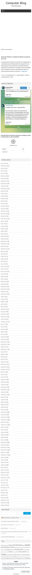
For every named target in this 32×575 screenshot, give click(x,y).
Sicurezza (19, 558)
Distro (29, 547)
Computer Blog (16, 3)
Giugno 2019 (3, 299)
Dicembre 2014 (4, 417)
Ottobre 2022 (4, 216)
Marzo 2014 (3, 439)
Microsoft (26, 554)
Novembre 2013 (4, 449)
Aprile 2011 (3, 495)
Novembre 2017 (4, 344)
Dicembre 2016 (4, 364)
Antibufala (18, 545)
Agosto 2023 (3, 191)
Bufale (7, 547)
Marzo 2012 (3, 482)
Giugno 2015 (3, 402)
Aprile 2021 (3, 261)
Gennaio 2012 (4, 485)
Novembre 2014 (4, 419)
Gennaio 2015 (4, 414)
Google (27, 549)
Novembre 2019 (4, 289)
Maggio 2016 (4, 379)
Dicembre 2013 (4, 447)
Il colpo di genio (4, 528)
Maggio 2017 (4, 354)
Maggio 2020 (4, 276)
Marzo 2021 (3, 263)
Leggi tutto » (24, 71)
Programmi (3, 558)
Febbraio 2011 (4, 500)
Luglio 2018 (3, 326)
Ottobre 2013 (4, 452)
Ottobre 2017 (4, 346)
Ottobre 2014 (4, 422)
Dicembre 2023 (4, 181)
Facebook (8, 549)
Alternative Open (4, 545)
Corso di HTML (24, 547)
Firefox (12, 549)
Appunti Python (20, 75)
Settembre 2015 (4, 394)
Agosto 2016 (3, 371)
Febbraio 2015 (4, 412)
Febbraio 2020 (4, 281)
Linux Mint (9, 554)
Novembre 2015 (4, 389)
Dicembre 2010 (4, 502)
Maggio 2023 (4, 198)
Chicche (11, 547)
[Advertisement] (16, 31)
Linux (3, 554)
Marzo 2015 (3, 409)
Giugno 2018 (3, 329)
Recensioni (11, 558)
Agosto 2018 (3, 324)
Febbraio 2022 (4, 236)
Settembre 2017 (4, 349)
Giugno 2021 (3, 256)
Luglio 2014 (3, 429)
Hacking (14, 551)
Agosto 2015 (3, 397)
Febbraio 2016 (4, 382)
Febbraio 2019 (4, 309)
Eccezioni (27, 75)
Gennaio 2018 (4, 339)
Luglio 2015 (3, 399)
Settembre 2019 (4, 294)
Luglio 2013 (3, 459)
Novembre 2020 (4, 271)
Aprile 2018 (3, 331)
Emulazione (3, 549)
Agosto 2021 (3, 251)
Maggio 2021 (4, 258)
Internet (21, 551)
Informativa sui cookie (9, 568)
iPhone (28, 551)
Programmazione (10, 75)
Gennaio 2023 (4, 208)
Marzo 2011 (3, 497)
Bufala (3, 547)
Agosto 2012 (3, 480)
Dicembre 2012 (4, 472)
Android (11, 545)
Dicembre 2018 (4, 314)
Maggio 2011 (4, 492)
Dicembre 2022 (4, 211)
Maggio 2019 (4, 301)
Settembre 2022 (4, 218)
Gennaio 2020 (4, 284)
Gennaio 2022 (4, 238)
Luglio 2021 (3, 253)
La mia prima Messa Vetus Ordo (8, 536)
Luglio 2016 (3, 374)
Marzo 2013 (3, 467)
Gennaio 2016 (4, 384)
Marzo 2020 (3, 279)
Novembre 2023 (4, 183)
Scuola (15, 558)
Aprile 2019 (3, 304)
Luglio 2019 (3, 296)
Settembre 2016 (4, 369)
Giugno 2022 (3, 226)
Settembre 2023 (4, 188)
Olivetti (4, 556)
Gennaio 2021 (4, 268)
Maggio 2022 (4, 228)
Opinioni (14, 556)
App (23, 545)
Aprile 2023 (3, 201)
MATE (21, 554)
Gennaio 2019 (4, 311)
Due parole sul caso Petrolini (7, 524)
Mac (13, 554)
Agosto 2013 (3, 457)
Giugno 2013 (3, 462)
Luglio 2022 (3, 223)
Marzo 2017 (3, 359)
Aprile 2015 (3, 407)
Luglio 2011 (3, 490)
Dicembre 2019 (4, 286)
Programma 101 (20, 556)
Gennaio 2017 (4, 361)
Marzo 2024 (3, 173)
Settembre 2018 (4, 321)
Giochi (24, 549)
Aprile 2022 (3, 231)
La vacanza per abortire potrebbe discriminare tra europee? (14, 531)
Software (24, 558)
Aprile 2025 (3, 170)
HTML (17, 551)
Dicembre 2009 (4, 505)
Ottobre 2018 (4, 319)
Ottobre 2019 (4, 291)
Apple (27, 545)
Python (11, 77)
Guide (10, 552)
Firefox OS (19, 549)
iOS (25, 552)
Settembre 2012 (4, 477)
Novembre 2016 (4, 367)
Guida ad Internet (4, 551)
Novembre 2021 (4, 243)
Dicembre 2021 (4, 241)
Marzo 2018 (3, 334)
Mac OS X (17, 554)
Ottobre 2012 (4, 475)
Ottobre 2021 (4, 246)
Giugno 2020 (3, 274)
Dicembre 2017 (4, 341)
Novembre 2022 (4, 213)
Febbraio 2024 (4, 176)
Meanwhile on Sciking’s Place (11, 517)
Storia (27, 558)
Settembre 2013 (4, 454)
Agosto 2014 (3, 427)
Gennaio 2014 (4, 444)
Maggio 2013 (4, 465)
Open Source (9, 556)
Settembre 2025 (4, 165)
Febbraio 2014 (4, 442)
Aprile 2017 (3, 356)
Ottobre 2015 (4, 392)
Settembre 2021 (4, 248)
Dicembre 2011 (4, 487)
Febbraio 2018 (4, 336)
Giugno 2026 (3, 163)
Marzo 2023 (3, 203)
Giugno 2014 (3, 432)
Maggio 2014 (4, 434)
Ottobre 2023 (4, 186)
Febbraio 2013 (4, 470)
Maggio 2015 (4, 404)
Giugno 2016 (3, 377)
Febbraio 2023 (4, 206)
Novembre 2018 (4, 316)
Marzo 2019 (3, 306)
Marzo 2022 (3, 233)
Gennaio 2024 (4, 178)
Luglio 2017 (3, 351)
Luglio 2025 (3, 168)
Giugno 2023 (3, 196)
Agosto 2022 (3, 221)
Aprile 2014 (3, 437)
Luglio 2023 (3, 193)
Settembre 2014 (4, 424)
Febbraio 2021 (4, 266)
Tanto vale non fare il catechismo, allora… (10, 521)
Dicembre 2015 (4, 387)
